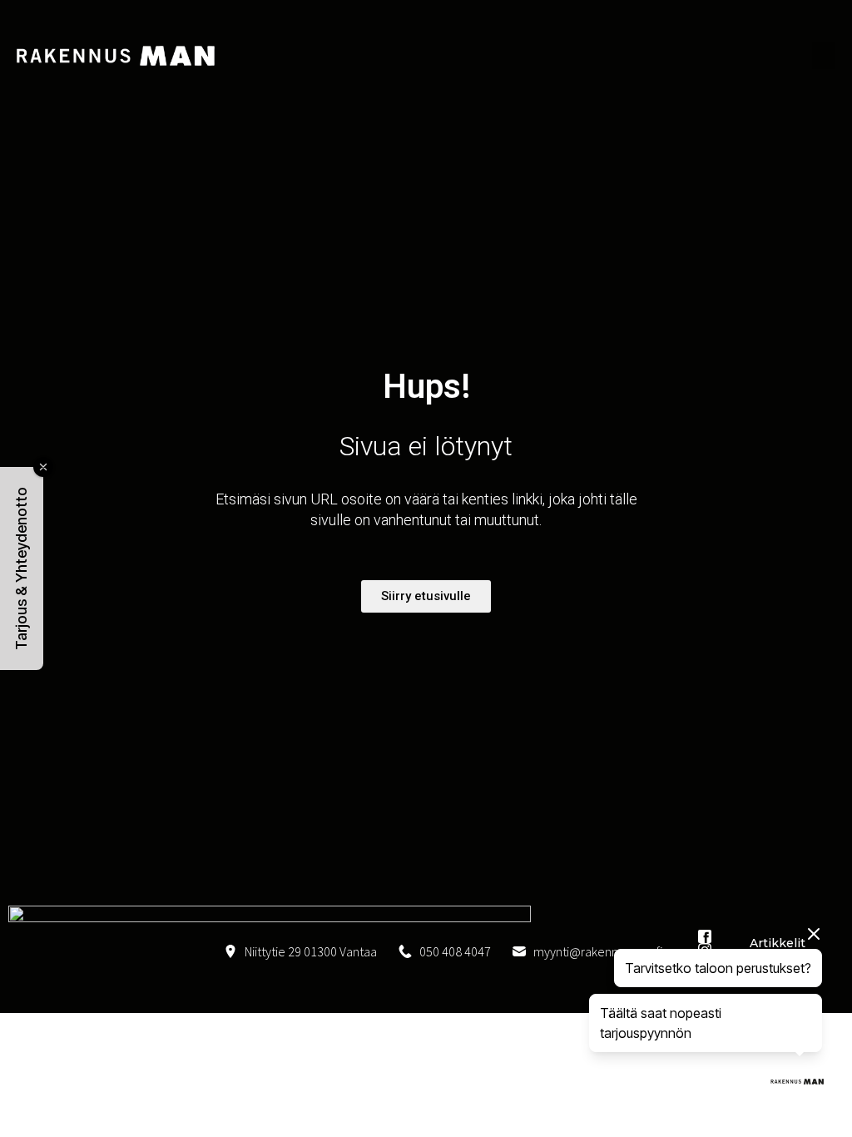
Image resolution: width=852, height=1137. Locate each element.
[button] (21, 568)
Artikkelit (777, 943)
